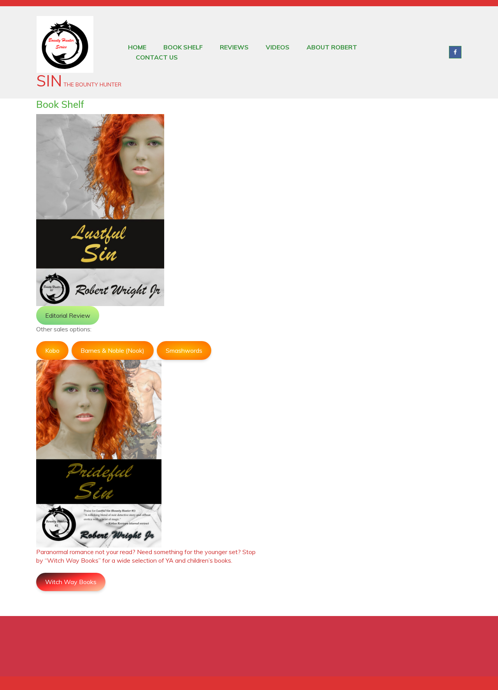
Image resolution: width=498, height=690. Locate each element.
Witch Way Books (70, 582)
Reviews (234, 47)
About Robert (332, 47)
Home (137, 47)
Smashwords (184, 350)
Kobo (52, 350)
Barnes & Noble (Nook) (112, 350)
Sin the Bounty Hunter (455, 52)
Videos (277, 47)
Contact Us (157, 57)
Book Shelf (183, 47)
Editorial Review (67, 315)
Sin (49, 80)
